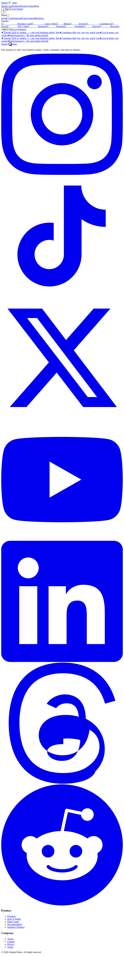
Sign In (8, 9)
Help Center (13, 921)
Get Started (17, 9)
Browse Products (18, 29)
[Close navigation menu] (8, 15)
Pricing (23, 6)
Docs (41, 18)
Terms (10, 947)
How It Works (14, 919)
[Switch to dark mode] (2, 9)
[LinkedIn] (62, 661)
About (10, 939)
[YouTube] (62, 539)
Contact (30, 6)
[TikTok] (62, 296)
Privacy (11, 944)
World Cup (6, 6)
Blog (36, 6)
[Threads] (62, 783)
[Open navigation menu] (5, 12)
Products (16, 6)
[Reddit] (62, 904)
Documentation (14, 924)
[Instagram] (62, 174)
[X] (62, 417)
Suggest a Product (15, 927)
